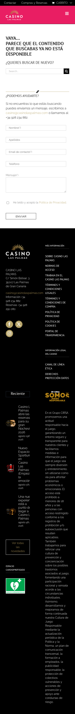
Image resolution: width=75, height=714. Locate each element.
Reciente (18, 393)
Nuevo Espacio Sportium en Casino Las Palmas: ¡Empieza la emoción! (24, 464)
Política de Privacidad (52, 202)
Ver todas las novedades (18, 547)
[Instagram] (9, 333)
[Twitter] (18, 324)
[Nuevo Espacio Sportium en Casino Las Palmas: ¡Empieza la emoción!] (11, 468)
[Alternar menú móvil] (67, 13)
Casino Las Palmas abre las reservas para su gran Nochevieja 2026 (26, 419)
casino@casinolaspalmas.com (27, 113)
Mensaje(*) (12, 175)
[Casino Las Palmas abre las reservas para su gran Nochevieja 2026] (11, 423)
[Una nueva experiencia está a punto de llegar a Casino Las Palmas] (11, 511)
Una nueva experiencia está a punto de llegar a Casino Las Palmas (26, 507)
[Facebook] (9, 324)
